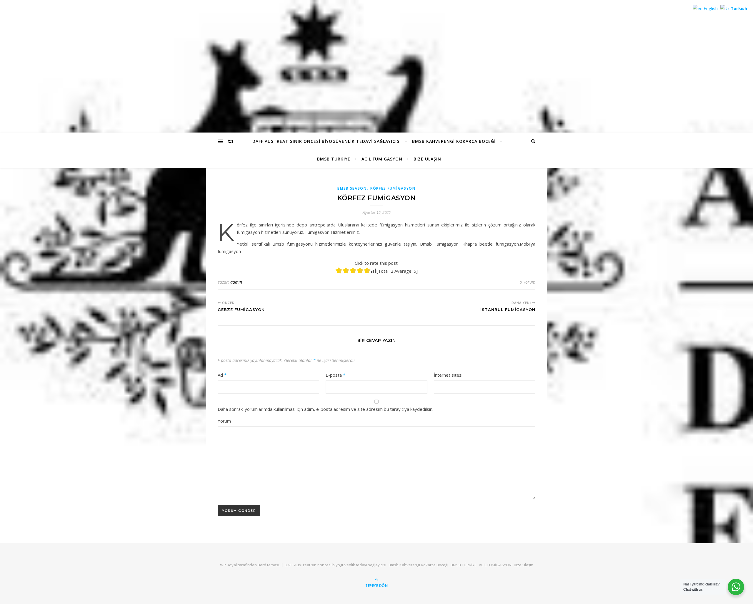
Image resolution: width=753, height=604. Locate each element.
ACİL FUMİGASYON (381, 159)
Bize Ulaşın (427, 159)
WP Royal (228, 564)
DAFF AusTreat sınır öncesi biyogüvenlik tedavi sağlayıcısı (326, 141)
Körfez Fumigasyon (393, 188)
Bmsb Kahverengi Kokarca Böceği (454, 141)
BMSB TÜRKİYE (333, 159)
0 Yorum (527, 282)
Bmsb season (352, 188)
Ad (222, 375)
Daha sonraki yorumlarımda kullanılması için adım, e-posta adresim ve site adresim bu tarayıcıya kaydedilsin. (325, 409)
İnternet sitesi (448, 375)
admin (236, 282)
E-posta (335, 375)
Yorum (224, 421)
